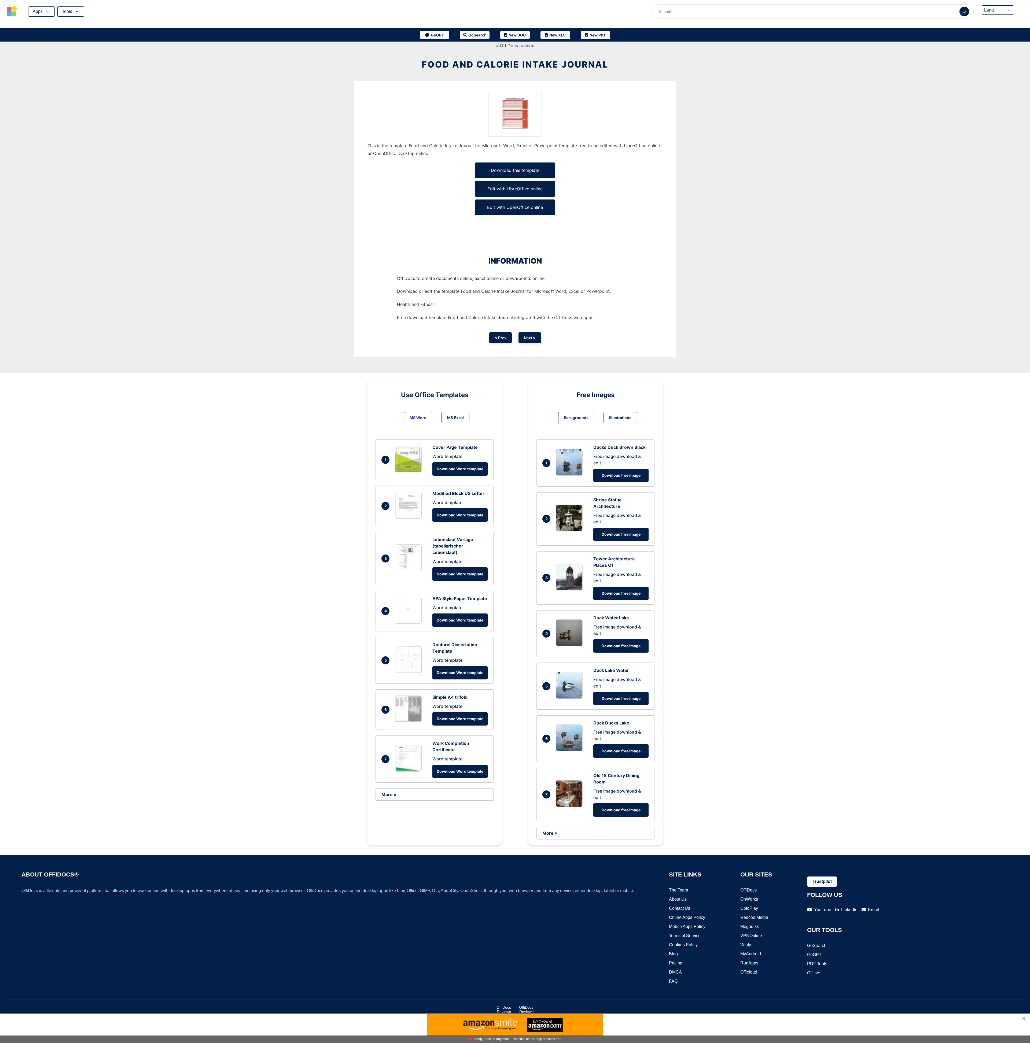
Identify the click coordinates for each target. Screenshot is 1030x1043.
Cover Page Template (455, 447)
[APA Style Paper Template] (409, 622)
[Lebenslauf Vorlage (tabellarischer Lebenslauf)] (409, 569)
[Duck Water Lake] (570, 644)
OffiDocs (748, 890)
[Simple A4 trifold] (409, 720)
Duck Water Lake (611, 617)
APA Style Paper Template (459, 598)
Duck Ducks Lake (611, 723)
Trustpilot (822, 881)
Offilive (813, 973)
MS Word (418, 417)
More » (388, 794)
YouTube (822, 909)
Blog (673, 954)
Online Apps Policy (687, 917)
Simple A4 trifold (450, 697)
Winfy (745, 944)
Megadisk (749, 926)
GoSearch (816, 945)
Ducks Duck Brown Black (619, 447)
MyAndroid (750, 954)
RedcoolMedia (754, 917)
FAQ (673, 981)
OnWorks (749, 899)
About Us (678, 899)
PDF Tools (817, 963)
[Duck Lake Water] (570, 697)
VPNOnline (751, 935)
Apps (38, 11)
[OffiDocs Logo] (12, 11)
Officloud (748, 972)
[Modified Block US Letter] (409, 517)
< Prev (500, 337)
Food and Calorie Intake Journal (515, 64)
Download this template (515, 170)
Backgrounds (576, 417)
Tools (67, 11)
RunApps (749, 963)
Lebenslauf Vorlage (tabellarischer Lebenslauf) (452, 546)
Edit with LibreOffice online (515, 188)
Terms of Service (685, 935)
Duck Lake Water (611, 670)
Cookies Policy (683, 944)
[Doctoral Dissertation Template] (409, 671)
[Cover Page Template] (409, 471)
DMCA (675, 972)
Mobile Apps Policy (687, 926)
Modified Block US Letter (458, 493)
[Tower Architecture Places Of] (570, 588)
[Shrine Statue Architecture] (570, 529)
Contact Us (679, 908)
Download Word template (460, 469)
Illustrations (620, 417)
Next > (530, 337)
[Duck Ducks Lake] (570, 749)
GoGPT (814, 954)
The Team (678, 890)
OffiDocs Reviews (503, 1009)
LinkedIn (849, 909)
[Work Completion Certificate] (409, 770)
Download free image (621, 475)
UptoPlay (749, 908)
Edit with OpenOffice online (515, 207)
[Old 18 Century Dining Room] (570, 805)
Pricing (675, 963)
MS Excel (455, 417)
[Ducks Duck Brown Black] (570, 474)
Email (873, 909)
